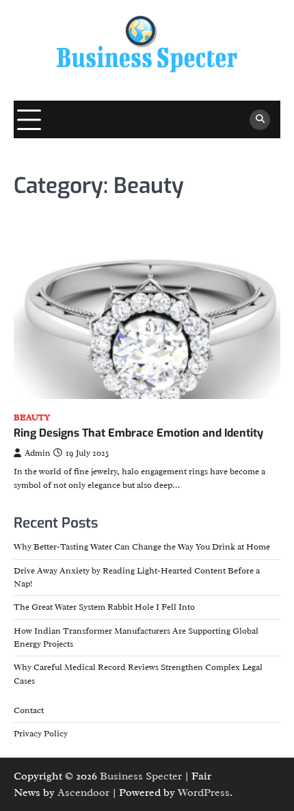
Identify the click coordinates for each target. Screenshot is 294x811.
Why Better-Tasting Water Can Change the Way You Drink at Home (142, 546)
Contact (29, 710)
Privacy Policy (41, 733)
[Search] (260, 120)
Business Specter (141, 776)
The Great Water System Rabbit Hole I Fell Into (104, 607)
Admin (37, 453)
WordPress (204, 792)
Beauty (32, 418)
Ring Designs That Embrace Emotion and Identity (138, 433)
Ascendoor (83, 792)
